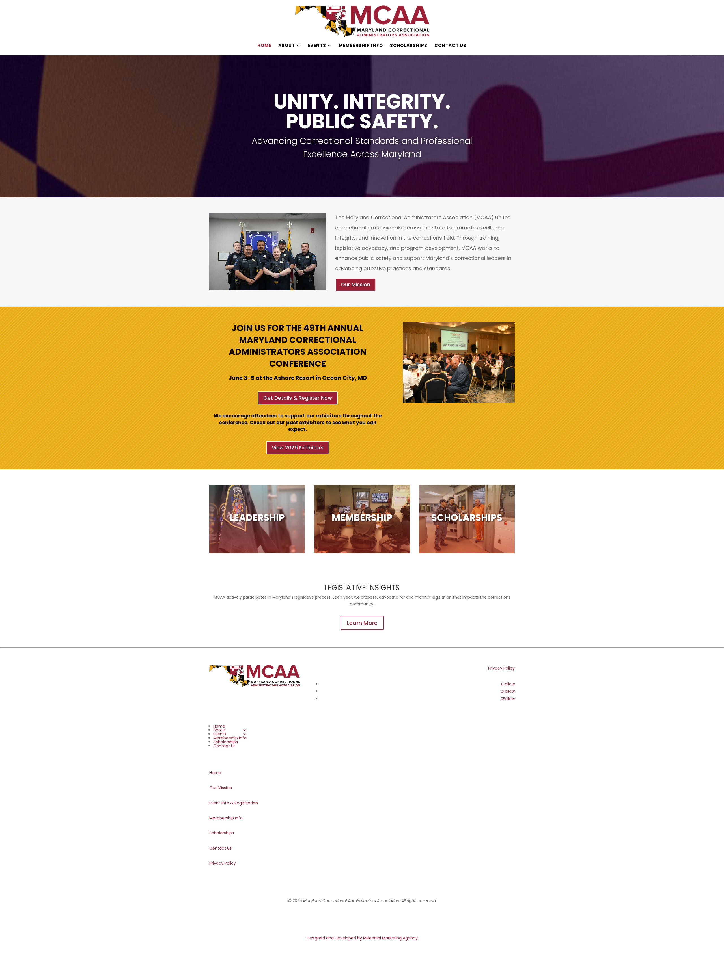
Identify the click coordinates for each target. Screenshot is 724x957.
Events (317, 46)
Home (264, 46)
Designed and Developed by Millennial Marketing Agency (362, 938)
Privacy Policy (501, 668)
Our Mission (355, 284)
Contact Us (450, 46)
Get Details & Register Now (297, 397)
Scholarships (408, 46)
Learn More (362, 623)
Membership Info (361, 46)
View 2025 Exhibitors (298, 447)
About (286, 46)
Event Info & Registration (233, 803)
